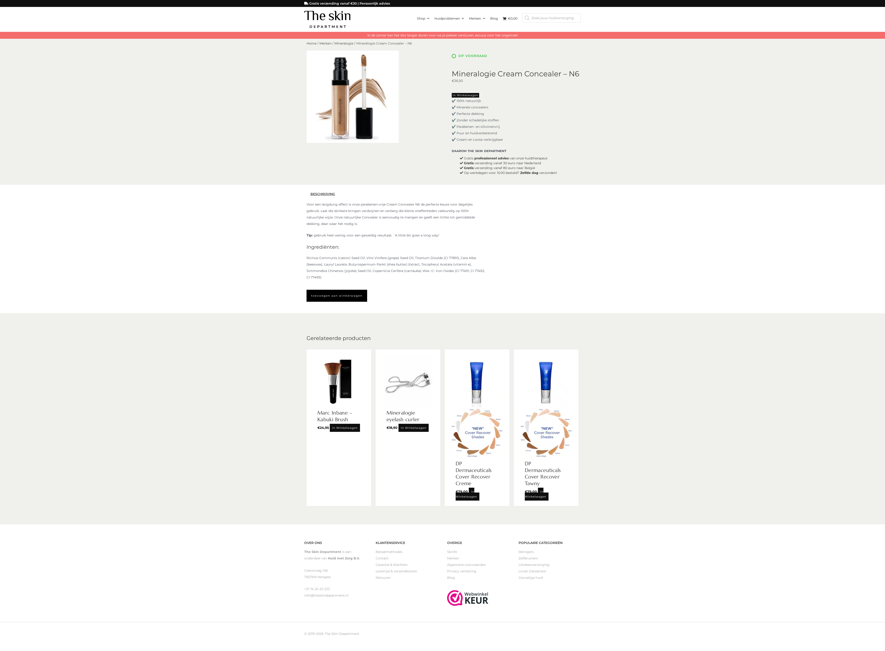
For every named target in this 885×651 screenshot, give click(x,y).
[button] (337, 296)
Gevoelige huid (531, 578)
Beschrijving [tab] (322, 194)
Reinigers (526, 552)
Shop (421, 18)
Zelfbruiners (528, 558)
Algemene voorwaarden (466, 565)
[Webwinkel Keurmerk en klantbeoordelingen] (467, 597)
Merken (475, 18)
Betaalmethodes (389, 552)
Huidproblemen (447, 18)
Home (311, 43)
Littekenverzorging (534, 565)
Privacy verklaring (461, 571)
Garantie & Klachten (391, 565)
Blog (494, 18)
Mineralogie (343, 43)
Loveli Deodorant (532, 571)
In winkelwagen (465, 95)
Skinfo (452, 552)
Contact (382, 558)
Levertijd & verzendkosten (396, 571)
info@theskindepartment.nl (326, 595)
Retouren (383, 578)
